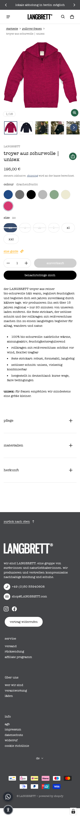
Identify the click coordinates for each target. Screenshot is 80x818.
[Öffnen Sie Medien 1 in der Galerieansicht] (10, 127)
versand (11, 646)
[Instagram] (6, 608)
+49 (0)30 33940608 (28, 586)
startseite (12, 28)
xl (68, 228)
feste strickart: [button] (22, 358)
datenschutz (14, 735)
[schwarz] (31, 194)
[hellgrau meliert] (42, 194)
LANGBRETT (27, 796)
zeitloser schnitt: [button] (24, 365)
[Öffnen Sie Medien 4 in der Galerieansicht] (57, 127)
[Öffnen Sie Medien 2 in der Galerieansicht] (26, 127)
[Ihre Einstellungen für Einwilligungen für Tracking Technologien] (73, 811)
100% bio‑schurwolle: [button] (27, 337)
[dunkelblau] (8, 194)
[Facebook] (14, 608)
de (38, 758)
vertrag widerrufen (24, 622)
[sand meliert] (65, 194)
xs (10, 228)
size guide (11, 251)
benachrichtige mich (40, 275)
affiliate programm (18, 657)
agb (7, 724)
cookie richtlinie (17, 746)
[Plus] (26, 263)
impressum (13, 729)
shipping (32, 175)
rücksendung (14, 651)
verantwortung (16, 690)
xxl (11, 239)
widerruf (11, 740)
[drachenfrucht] (8, 206)
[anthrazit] (19, 194)
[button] (62, 16)
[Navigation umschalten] (8, 16)
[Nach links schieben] (6, 4)
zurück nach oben (17, 521)
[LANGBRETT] (40, 16)
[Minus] (8, 263)
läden (9, 696)
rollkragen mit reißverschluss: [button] (34, 347)
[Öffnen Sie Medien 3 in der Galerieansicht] (41, 127)
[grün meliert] (54, 194)
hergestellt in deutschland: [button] (31, 375)
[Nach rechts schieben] (74, 4)
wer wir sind (14, 685)
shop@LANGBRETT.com (29, 596)
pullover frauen (32, 28)
